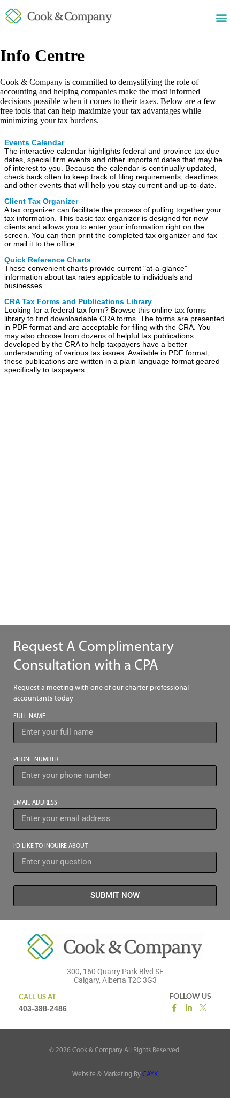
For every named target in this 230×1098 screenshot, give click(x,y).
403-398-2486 (43, 1008)
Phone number (35, 760)
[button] (221, 17)
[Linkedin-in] (188, 1007)
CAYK (150, 1074)
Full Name (29, 716)
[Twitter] (203, 1007)
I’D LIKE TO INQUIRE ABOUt (50, 846)
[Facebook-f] (173, 1007)
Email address (35, 803)
